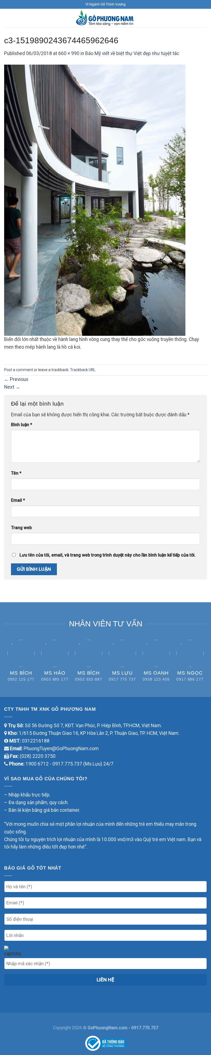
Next (12, 387)
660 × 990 (68, 53)
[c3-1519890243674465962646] (94, 200)
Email (18, 500)
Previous (16, 379)
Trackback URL (82, 370)
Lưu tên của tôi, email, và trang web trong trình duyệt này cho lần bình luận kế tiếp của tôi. (108, 555)
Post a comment (18, 370)
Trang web (21, 527)
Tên (16, 473)
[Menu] (8, 18)
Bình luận (21, 424)
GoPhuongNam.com (108, 1027)
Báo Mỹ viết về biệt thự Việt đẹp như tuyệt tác (132, 53)
